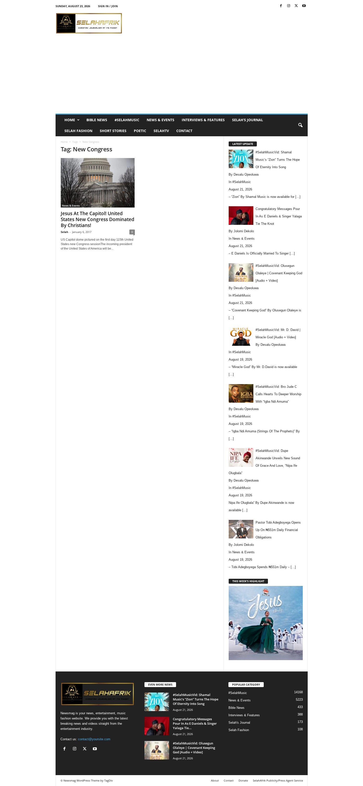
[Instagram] (289, 6)
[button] (300, 125)
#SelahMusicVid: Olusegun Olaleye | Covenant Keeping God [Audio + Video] (194, 747)
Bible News (96, 119)
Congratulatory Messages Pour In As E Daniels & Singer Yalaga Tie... (195, 723)
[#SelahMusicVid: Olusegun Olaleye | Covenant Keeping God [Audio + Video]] (156, 750)
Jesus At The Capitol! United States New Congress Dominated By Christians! (97, 219)
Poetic (140, 130)
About (215, 780)
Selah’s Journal (247, 119)
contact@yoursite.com (94, 739)
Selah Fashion (78, 130)
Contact (184, 130)
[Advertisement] (218, 23)
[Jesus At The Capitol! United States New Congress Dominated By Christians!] (98, 183)
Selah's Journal (239, 722)
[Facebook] (281, 6)
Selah (64, 232)
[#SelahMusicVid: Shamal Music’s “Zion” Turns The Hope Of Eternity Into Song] (156, 702)
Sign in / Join (108, 6)
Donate (243, 780)
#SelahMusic (127, 119)
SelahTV (161, 130)
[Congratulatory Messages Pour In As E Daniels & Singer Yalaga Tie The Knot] (156, 726)
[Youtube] (304, 6)
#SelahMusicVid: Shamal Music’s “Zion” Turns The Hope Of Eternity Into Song (195, 699)
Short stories (113, 130)
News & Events (160, 119)
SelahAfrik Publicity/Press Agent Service (278, 780)
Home (69, 119)
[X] (296, 6)
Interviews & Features (203, 119)
